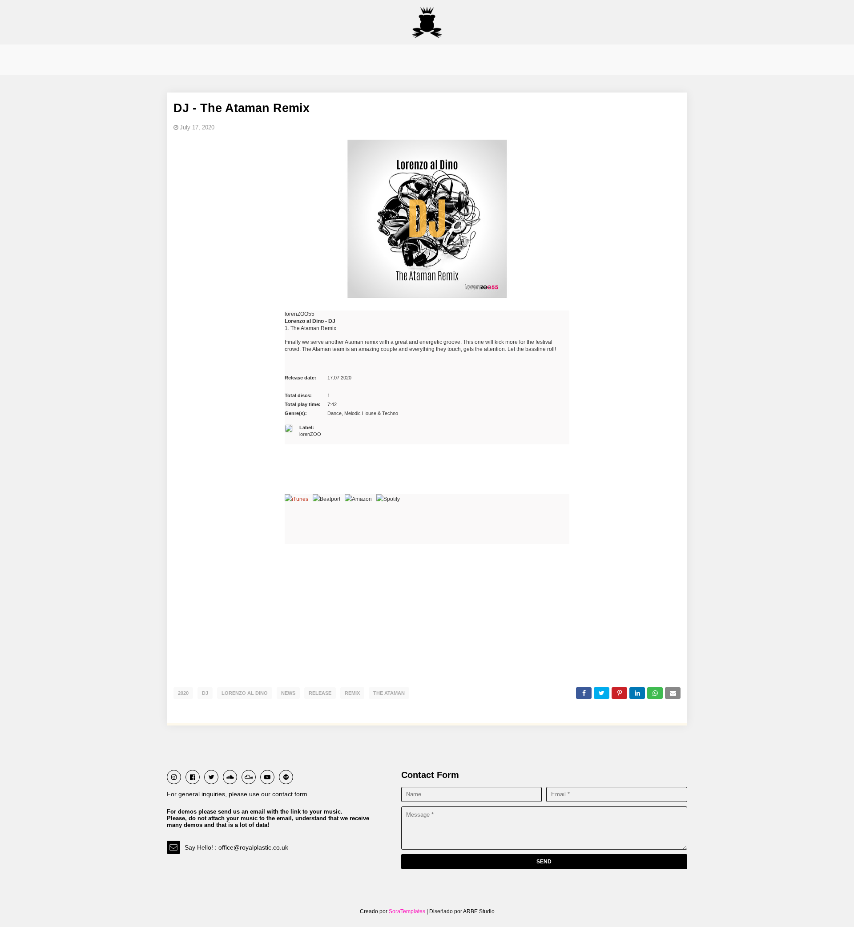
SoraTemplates (407, 911)
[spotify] (286, 777)
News (288, 693)
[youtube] (267, 777)
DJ (205, 693)
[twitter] (211, 777)
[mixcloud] (249, 777)
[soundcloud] (230, 777)
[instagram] (174, 777)
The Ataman (389, 693)
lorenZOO (310, 431)
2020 (183, 693)
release (320, 693)
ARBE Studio (478, 911)
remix (352, 693)
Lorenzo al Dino (245, 693)
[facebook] (192, 777)
